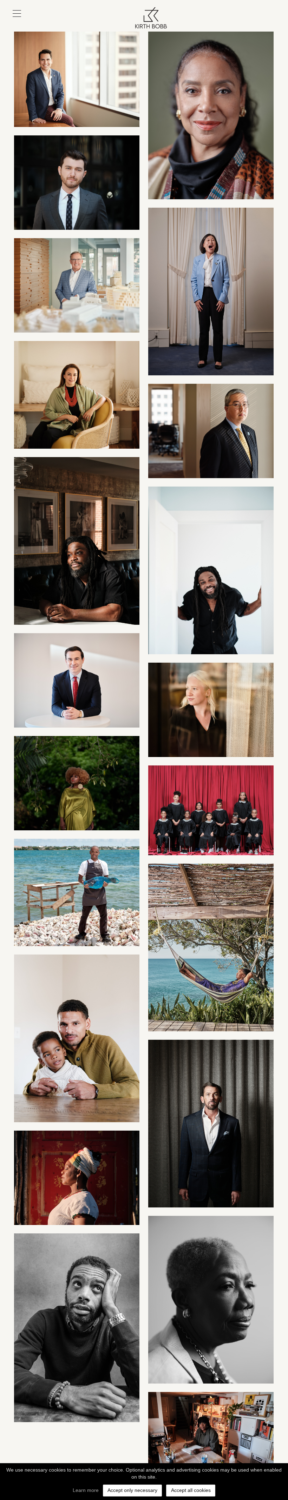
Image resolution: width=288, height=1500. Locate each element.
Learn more (86, 1490)
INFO (261, 23)
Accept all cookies (191, 1490)
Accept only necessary (132, 1490)
